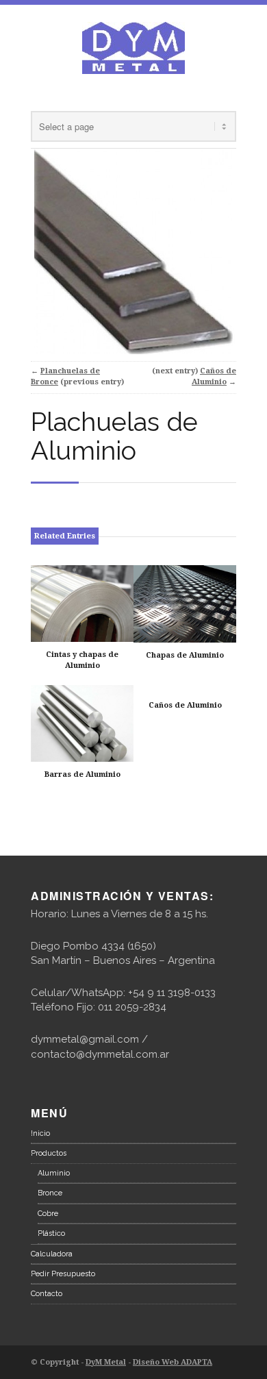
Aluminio (54, 1173)
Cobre (48, 1213)
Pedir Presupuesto (63, 1273)
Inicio (40, 1133)
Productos (48, 1153)
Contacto (46, 1293)
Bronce (50, 1193)
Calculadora (52, 1254)
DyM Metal (106, 1362)
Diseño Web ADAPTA (172, 1362)
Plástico (51, 1233)
